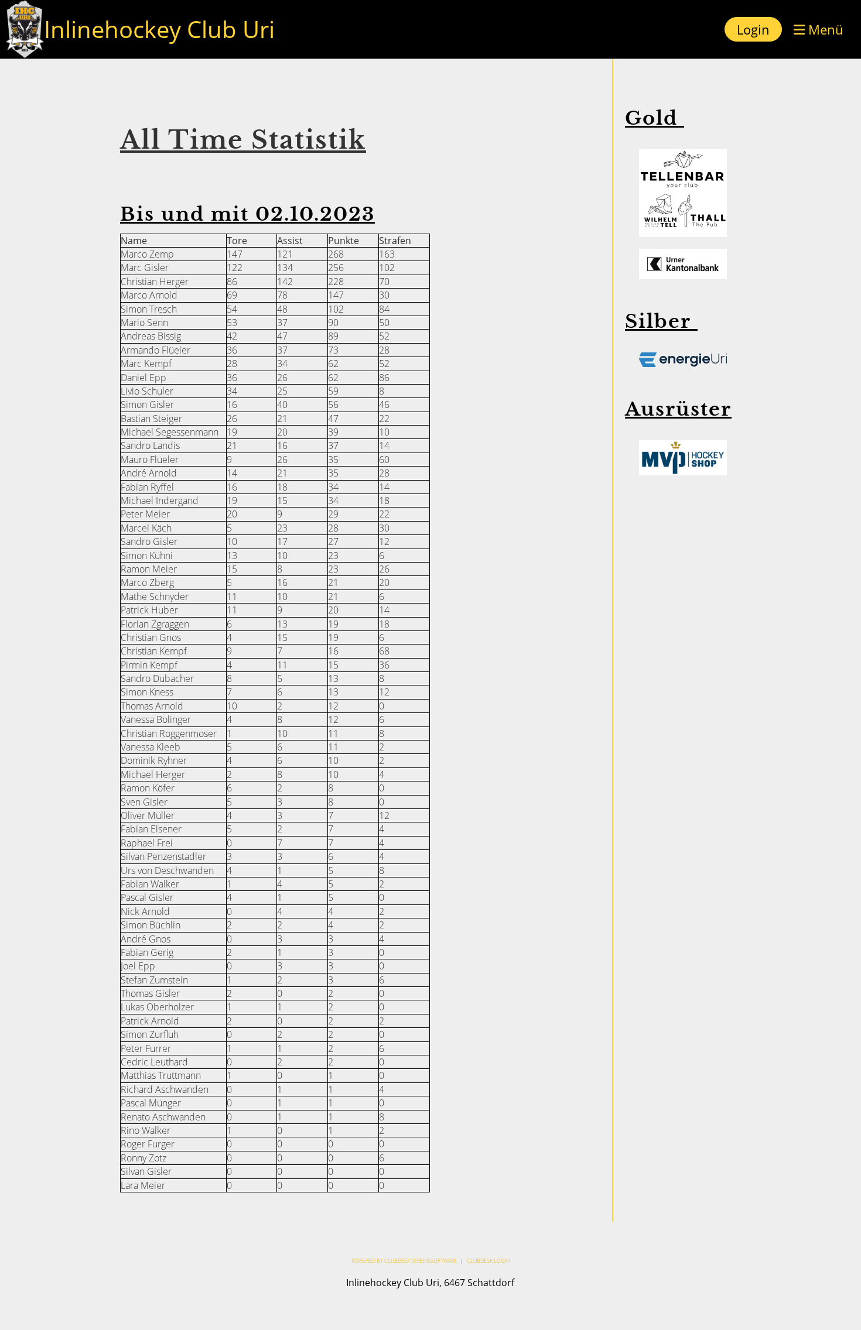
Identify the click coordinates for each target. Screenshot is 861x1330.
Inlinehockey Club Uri (159, 29)
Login (753, 29)
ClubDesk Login (488, 1260)
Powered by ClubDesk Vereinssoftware (404, 1260)
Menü (824, 29)
